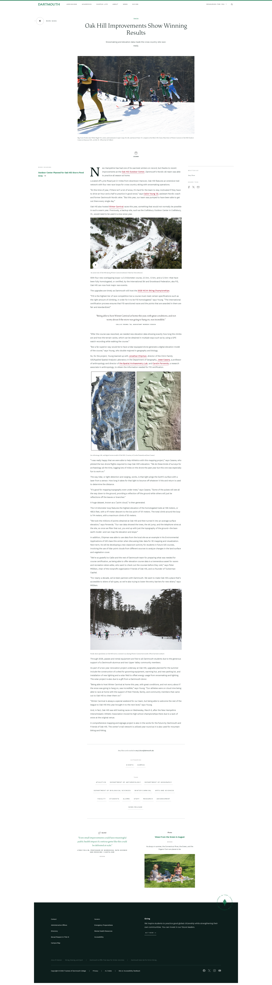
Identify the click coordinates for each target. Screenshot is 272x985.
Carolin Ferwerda (161, 363)
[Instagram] (214, 971)
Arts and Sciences (164, 790)
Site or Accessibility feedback (129, 971)
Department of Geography (158, 782)
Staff (137, 799)
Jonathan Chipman (138, 356)
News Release (135, 807)
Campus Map (55, 943)
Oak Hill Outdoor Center (133, 171)
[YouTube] (219, 971)
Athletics (101, 782)
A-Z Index (108, 971)
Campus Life (102, 4)
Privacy (95, 971)
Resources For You (216, 4)
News (125, 4)
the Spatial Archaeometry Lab (133, 363)
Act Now (149, 933)
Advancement (163, 799)
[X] (209, 971)
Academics (87, 4)
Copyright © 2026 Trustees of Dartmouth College (68, 971)
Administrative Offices (59, 925)
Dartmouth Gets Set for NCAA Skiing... (144, 960)
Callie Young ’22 (151, 193)
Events (130, 765)
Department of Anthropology (125, 782)
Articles (136, 19)
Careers (97, 919)
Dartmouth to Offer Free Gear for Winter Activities (107, 960)
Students (114, 799)
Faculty (102, 799)
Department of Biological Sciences (112, 790)
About (115, 4)
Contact (54, 919)
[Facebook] (204, 971)
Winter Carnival (116, 206)
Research (148, 799)
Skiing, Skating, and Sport (74, 960)
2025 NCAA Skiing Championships (153, 290)
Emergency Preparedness (103, 925)
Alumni (126, 799)
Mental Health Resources (103, 931)
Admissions (72, 4)
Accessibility (99, 937)
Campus (141, 765)
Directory (54, 931)
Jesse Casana (164, 359)
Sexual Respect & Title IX (60, 937)
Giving (135, 4)
